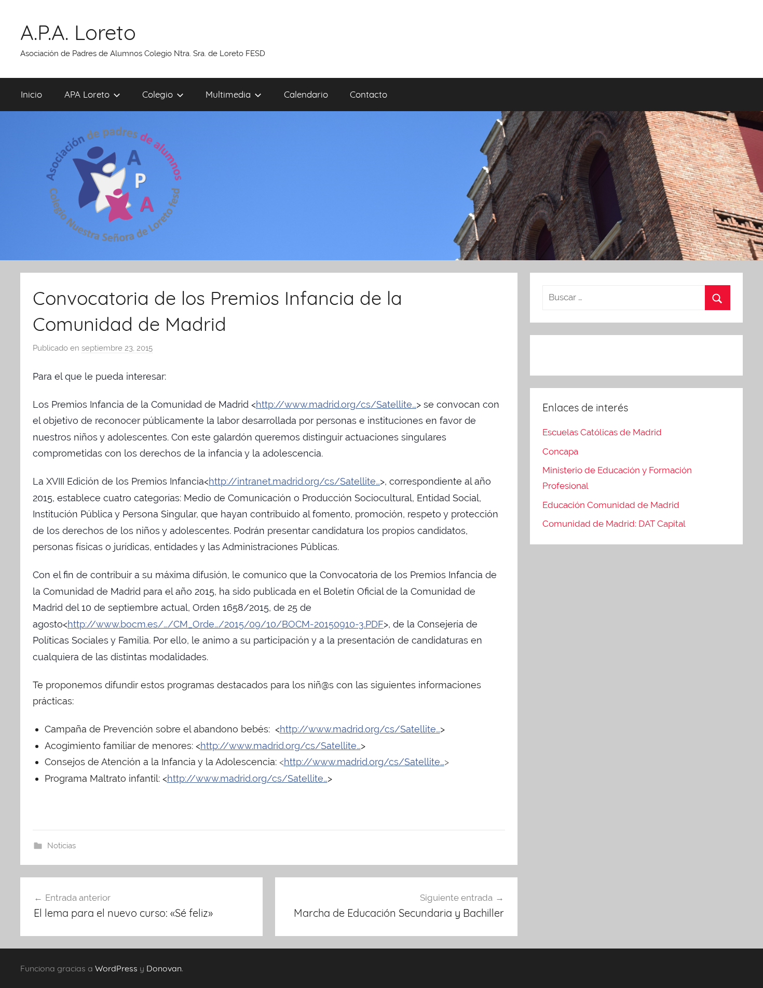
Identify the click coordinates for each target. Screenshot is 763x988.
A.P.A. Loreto (78, 32)
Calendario (306, 94)
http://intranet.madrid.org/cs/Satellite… (294, 481)
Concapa (560, 451)
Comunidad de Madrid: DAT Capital (614, 523)
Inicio (31, 94)
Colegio (157, 94)
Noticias (61, 845)
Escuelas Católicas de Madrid (602, 432)
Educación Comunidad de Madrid (610, 505)
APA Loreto (87, 94)
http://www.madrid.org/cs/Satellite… (336, 404)
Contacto (368, 94)
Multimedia (228, 94)
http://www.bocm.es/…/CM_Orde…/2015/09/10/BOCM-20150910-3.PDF (225, 624)
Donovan (164, 968)
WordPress (116, 968)
